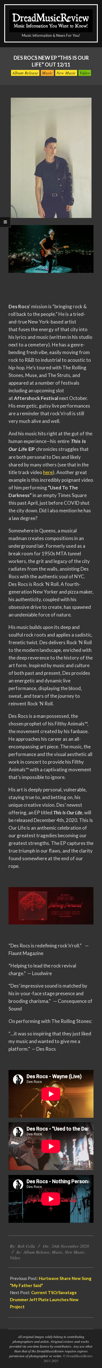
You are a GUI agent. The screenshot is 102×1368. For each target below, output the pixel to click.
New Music (66, 73)
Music (47, 73)
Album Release (25, 73)
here (48, 472)
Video (85, 73)
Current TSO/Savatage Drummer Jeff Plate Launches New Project (44, 1299)
